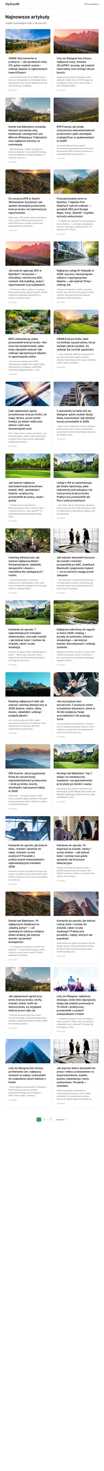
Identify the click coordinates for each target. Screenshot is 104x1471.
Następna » (61, 1120)
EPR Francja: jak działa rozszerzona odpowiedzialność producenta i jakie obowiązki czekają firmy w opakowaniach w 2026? (76, 133)
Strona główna (92, 4)
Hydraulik (12, 4)
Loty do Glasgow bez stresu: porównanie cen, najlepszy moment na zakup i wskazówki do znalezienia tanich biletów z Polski (27, 1075)
